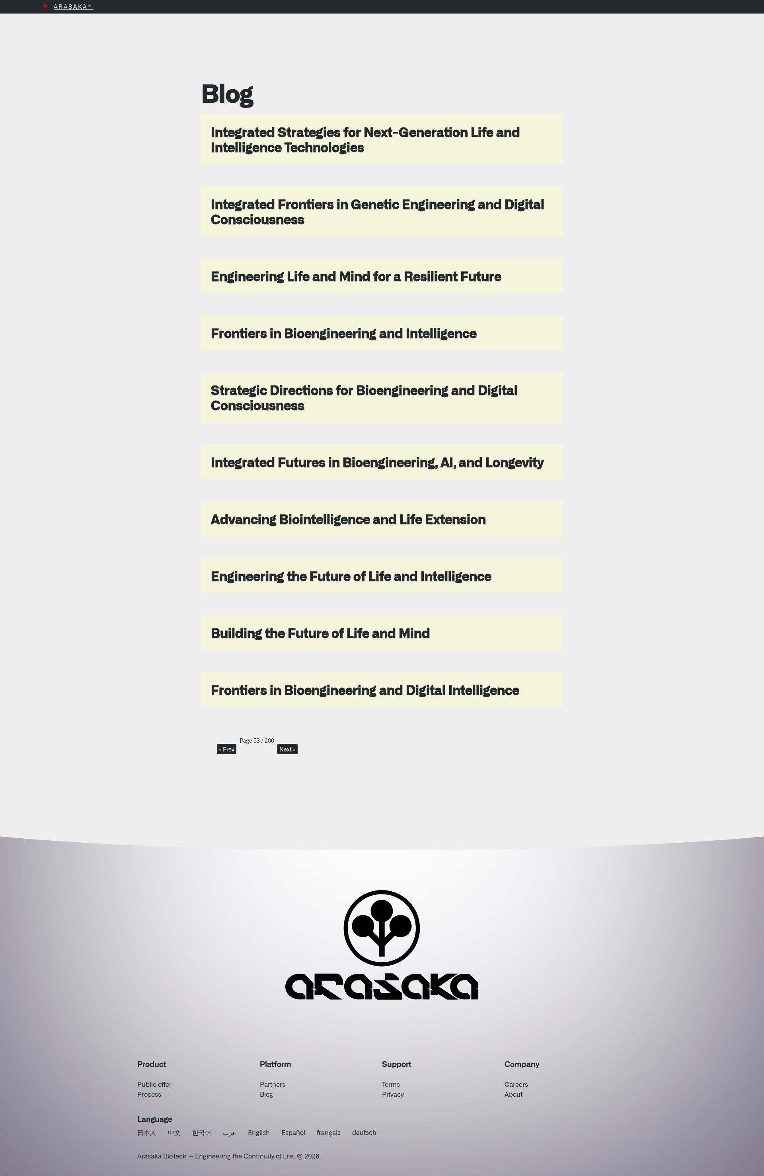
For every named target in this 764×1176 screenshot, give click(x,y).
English (259, 1132)
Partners (272, 1084)
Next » (287, 749)
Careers (516, 1084)
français (329, 1132)
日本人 (146, 1132)
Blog (266, 1094)
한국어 (201, 1132)
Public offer (154, 1084)
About (513, 1094)
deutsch (364, 1132)
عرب (229, 1132)
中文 (174, 1132)
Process (149, 1094)
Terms (391, 1084)
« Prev (226, 749)
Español (293, 1132)
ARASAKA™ (73, 6)
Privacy (392, 1094)
